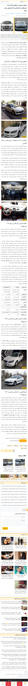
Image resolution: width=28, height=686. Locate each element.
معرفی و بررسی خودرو (10, 13)
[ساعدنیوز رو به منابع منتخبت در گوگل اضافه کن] (13, 450)
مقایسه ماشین (24, 448)
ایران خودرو (16, 445)
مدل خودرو (10, 445)
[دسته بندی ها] (26, 1)
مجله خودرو (18, 13)
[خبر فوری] (0, 207)
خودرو (21, 445)
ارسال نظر (5, 528)
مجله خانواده (24, 13)
